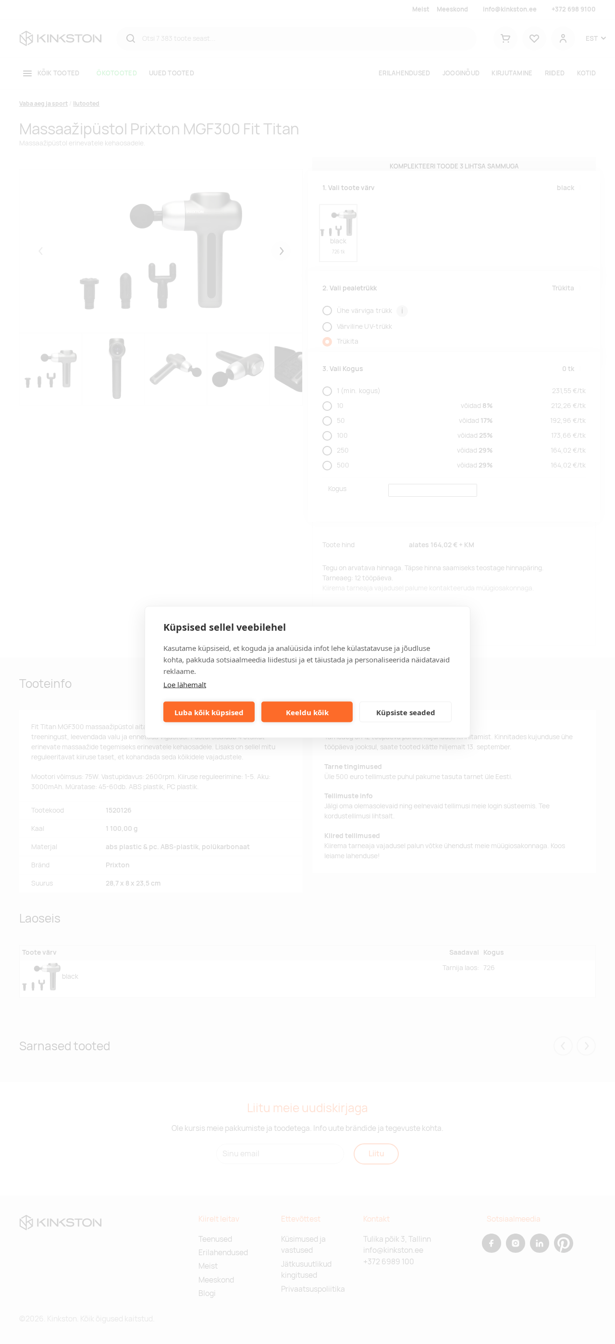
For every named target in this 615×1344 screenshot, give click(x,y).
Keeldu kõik (307, 712)
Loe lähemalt (184, 684)
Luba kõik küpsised (209, 712)
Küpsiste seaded (405, 712)
